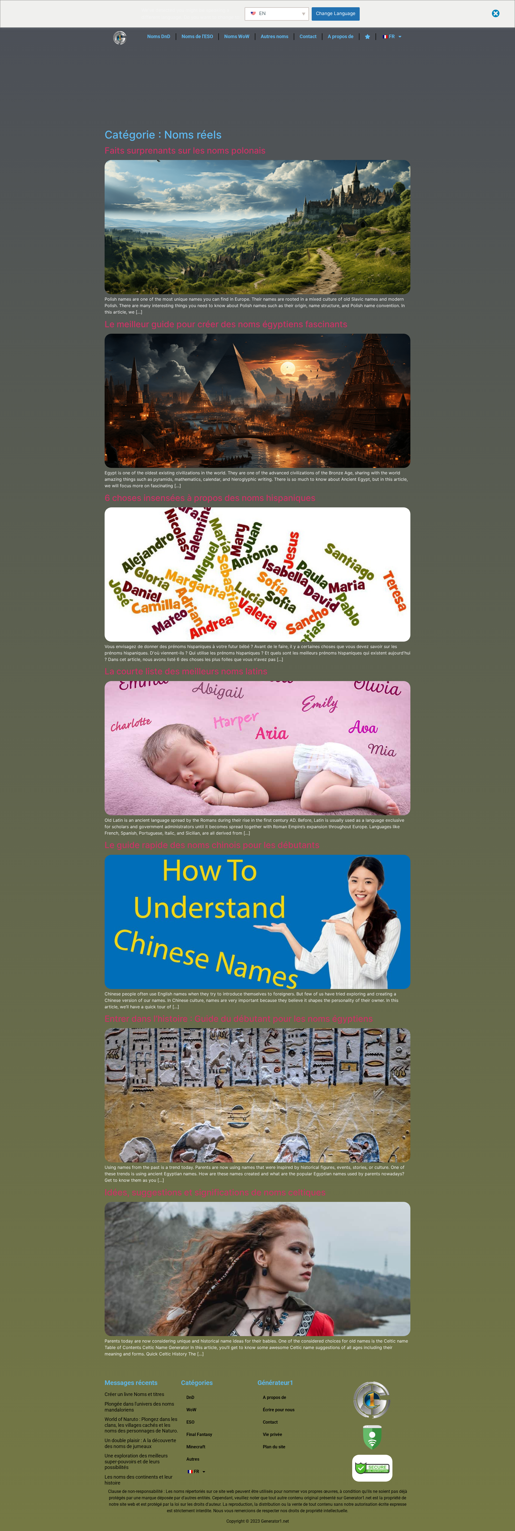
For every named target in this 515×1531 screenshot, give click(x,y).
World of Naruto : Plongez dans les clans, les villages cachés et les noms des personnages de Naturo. (141, 1425)
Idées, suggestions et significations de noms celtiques (215, 1192)
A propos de (341, 36)
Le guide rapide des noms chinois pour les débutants (212, 845)
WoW (191, 1409)
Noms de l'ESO (197, 36)
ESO (190, 1422)
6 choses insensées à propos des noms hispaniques (210, 498)
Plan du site (274, 1446)
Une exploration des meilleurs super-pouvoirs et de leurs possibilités (136, 1461)
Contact (308, 36)
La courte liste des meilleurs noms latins (186, 671)
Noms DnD (158, 36)
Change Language (335, 13)
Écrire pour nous (279, 1409)
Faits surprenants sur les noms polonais (185, 150)
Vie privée (272, 1434)
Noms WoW (236, 36)
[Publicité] (257, 88)
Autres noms (274, 36)
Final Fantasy (199, 1434)
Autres (192, 1459)
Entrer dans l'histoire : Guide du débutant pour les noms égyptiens (239, 1018)
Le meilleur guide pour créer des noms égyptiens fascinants (226, 324)
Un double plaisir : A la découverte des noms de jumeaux (140, 1443)
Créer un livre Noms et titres (134, 1394)
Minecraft (195, 1446)
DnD (190, 1397)
